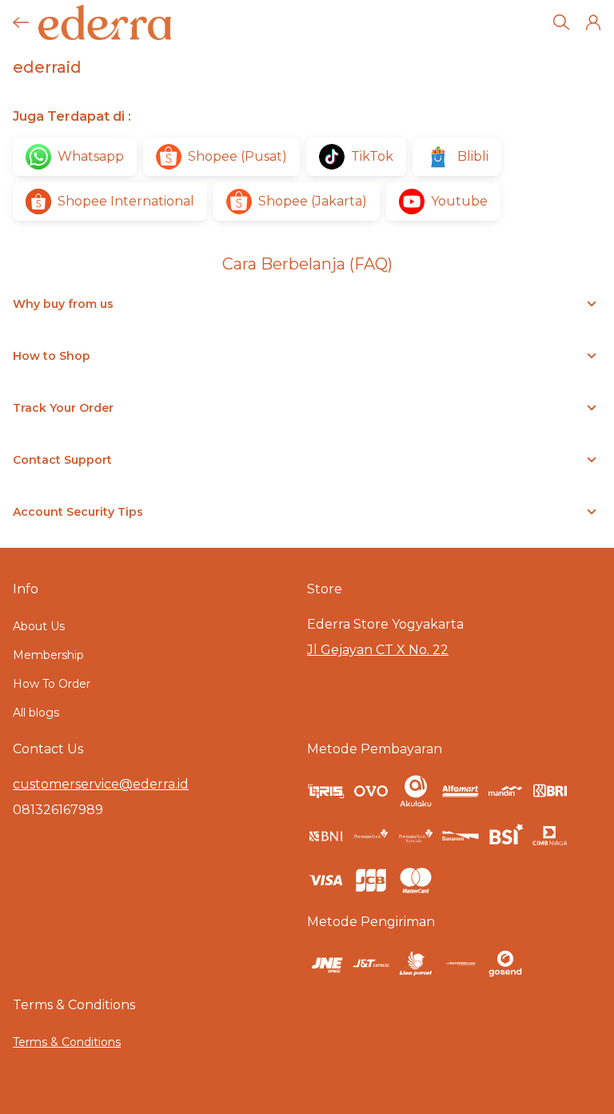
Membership (48, 655)
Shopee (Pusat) (237, 156)
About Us (39, 626)
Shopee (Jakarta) (312, 201)
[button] (593, 22)
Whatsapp (91, 156)
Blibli (472, 156)
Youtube (459, 201)
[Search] (561, 22)
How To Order (51, 684)
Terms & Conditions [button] (67, 1042)
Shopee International (126, 201)
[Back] (20, 22)
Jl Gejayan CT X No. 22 (378, 649)
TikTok (372, 156)
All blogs (36, 712)
